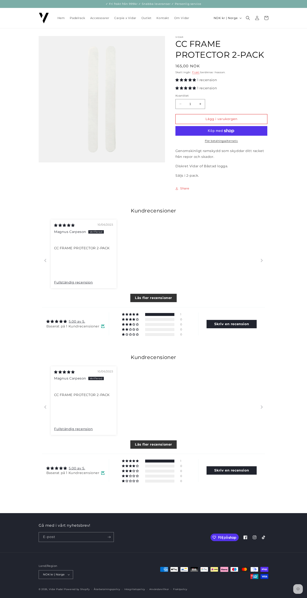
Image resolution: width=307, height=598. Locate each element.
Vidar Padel (56, 589)
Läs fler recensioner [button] (153, 298)
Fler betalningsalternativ (221, 140)
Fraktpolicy (180, 589)
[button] (247, 18)
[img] (64, 225)
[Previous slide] (45, 260)
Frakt (196, 72)
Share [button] (184, 188)
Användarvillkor (159, 589)
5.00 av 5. (77, 321)
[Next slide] (261, 260)
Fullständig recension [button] (73, 282)
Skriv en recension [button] (231, 324)
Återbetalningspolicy (107, 589)
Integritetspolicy (134, 589)
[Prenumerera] (109, 537)
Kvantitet (182, 95)
